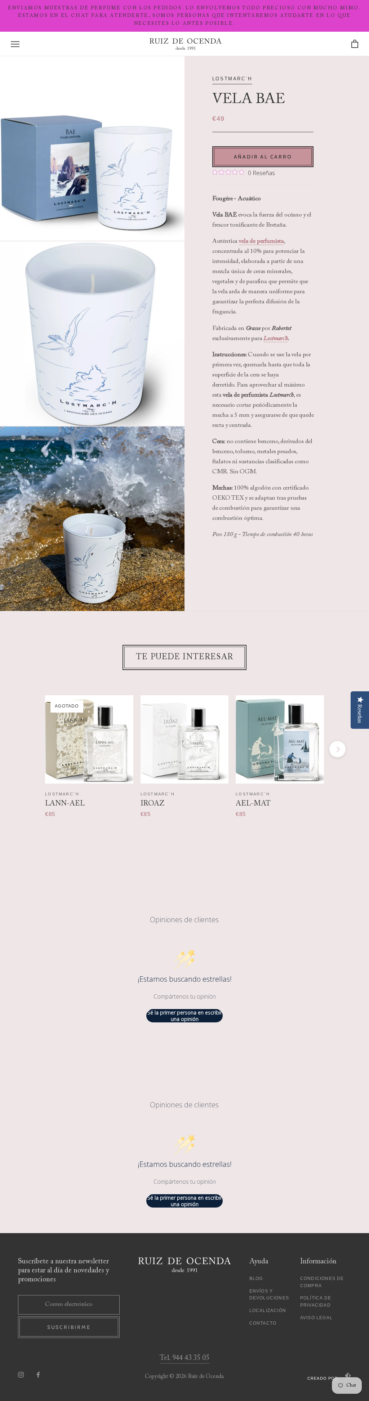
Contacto (263, 1323)
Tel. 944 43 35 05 (184, 1358)
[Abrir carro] (354, 44)
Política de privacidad (315, 1301)
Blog (256, 1278)
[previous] (31, 749)
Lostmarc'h (275, 339)
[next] (337, 749)
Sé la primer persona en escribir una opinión (184, 1015)
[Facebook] (38, 1375)
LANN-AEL (65, 803)
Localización (267, 1310)
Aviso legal (316, 1317)
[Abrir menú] (15, 44)
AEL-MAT (253, 803)
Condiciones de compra (322, 1282)
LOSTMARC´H (232, 78)
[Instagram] (21, 1375)
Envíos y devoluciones (269, 1295)
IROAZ (152, 803)
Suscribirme (69, 1327)
